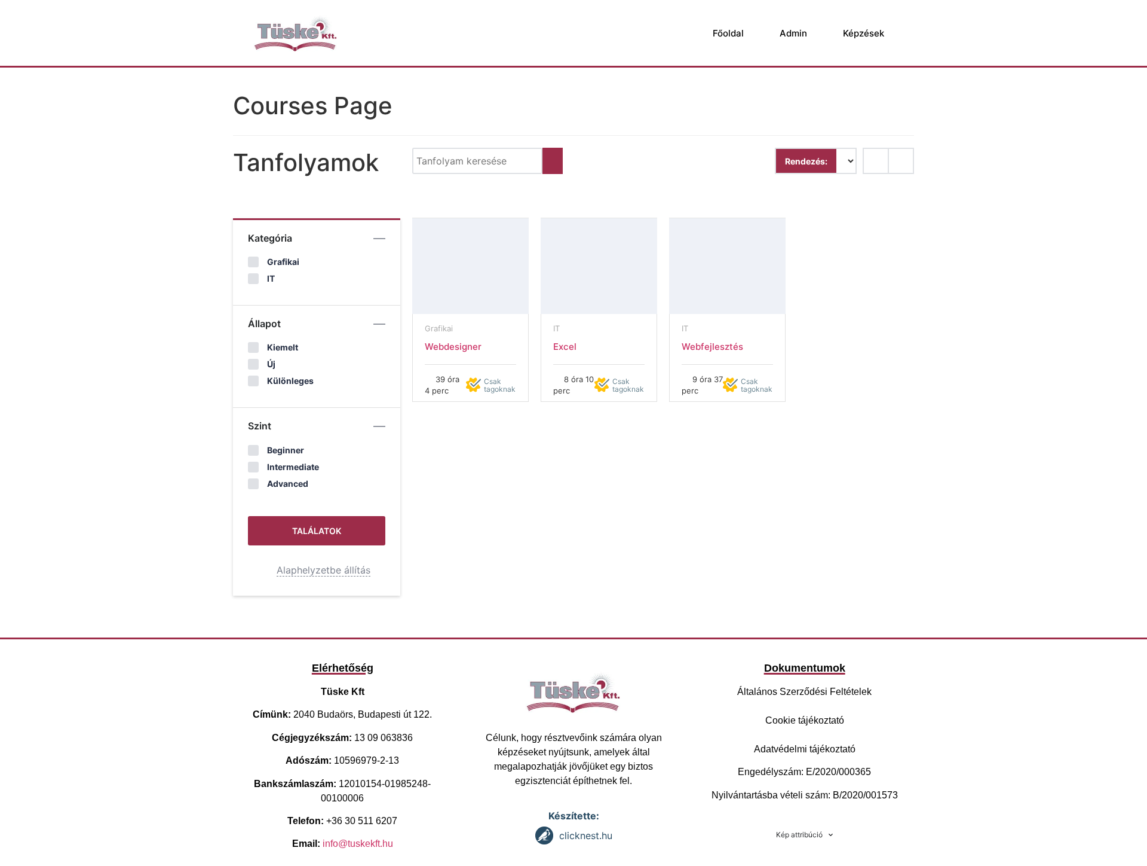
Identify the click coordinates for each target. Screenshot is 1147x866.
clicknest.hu (585, 835)
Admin (793, 33)
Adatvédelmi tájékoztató (804, 749)
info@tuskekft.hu (358, 843)
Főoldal (728, 33)
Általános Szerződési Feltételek (804, 692)
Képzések (863, 33)
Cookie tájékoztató (804, 720)
